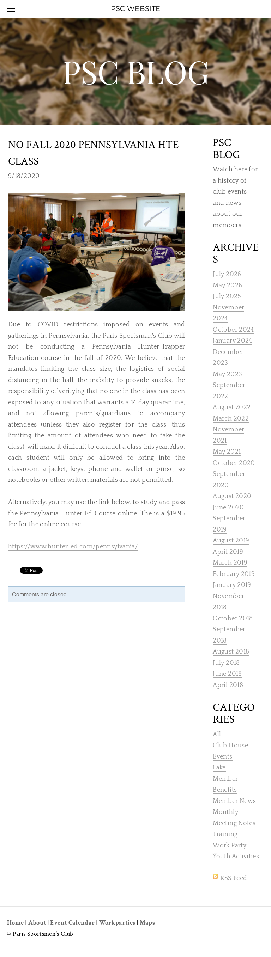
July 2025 (227, 296)
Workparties (117, 923)
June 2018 (227, 673)
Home (15, 923)
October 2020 (234, 463)
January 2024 (232, 340)
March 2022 (231, 418)
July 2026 (227, 274)
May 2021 (227, 451)
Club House (230, 745)
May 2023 (227, 374)
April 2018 (228, 685)
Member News (234, 801)
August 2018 (231, 651)
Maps (147, 923)
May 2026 (227, 285)
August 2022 (232, 407)
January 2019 (232, 585)
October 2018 (233, 618)
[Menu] (12, 9)
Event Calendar (72, 923)
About (37, 923)
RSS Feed (233, 878)
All (217, 734)
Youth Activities (236, 856)
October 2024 (233, 329)
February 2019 (234, 574)
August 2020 (232, 496)
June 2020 (228, 507)
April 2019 (228, 552)
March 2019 (230, 562)
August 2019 (231, 540)
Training (225, 834)
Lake (219, 767)
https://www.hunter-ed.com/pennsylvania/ (73, 546)
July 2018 (226, 663)
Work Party (229, 845)
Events (222, 756)
